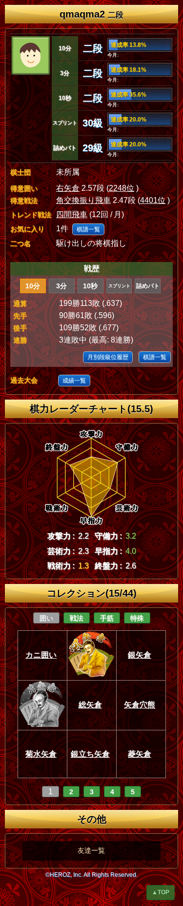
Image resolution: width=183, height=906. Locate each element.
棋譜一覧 (88, 229)
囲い (46, 618)
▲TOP (160, 892)
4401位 (152, 200)
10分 (32, 286)
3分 (61, 286)
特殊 (137, 618)
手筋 (107, 618)
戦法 (76, 618)
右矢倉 (68, 188)
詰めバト (148, 285)
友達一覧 (91, 850)
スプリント (119, 285)
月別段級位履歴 (107, 357)
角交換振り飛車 (83, 200)
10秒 (90, 286)
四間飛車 (71, 214)
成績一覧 (74, 380)
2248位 (121, 188)
